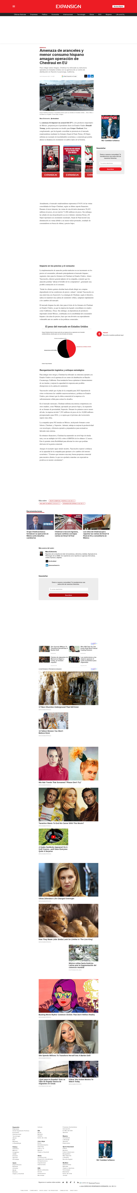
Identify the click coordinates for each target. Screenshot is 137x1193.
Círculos (15, 1168)
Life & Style (41, 1141)
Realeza (15, 1166)
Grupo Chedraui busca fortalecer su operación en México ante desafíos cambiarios (37, 535)
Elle (39, 1131)
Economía (55, 14)
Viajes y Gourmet (18, 1173)
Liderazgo (66, 1139)
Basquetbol (66, 1154)
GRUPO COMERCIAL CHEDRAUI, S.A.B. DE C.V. (62, 501)
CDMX (15, 1154)
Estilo (39, 1143)
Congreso (16, 1152)
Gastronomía (67, 1164)
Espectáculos (17, 1164)
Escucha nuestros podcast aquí (113, 335)
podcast (105, 332)
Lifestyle (66, 1157)
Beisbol (65, 1150)
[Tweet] (85, 76)
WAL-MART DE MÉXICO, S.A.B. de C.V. (50, 503)
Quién (14, 1163)
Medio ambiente (43, 1170)
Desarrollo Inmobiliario (45, 1159)
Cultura (40, 1127)
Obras (91, 14)
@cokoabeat (55, 118)
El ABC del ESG (68, 1130)
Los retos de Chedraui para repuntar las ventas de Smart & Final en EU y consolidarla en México (96, 535)
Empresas (34, 14)
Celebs (40, 1136)
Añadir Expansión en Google (70, 76)
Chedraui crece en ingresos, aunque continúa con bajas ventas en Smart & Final (66, 534)
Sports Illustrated (68, 1147)
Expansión (16, 1127)
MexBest (65, 1163)
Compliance (34, 1190)
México (15, 1150)
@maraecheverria (53, 565)
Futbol (65, 1148)
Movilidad (41, 1175)
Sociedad (16, 1159)
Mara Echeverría (51, 552)
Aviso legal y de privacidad (49, 1190)
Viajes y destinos (68, 1168)
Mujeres (109, 14)
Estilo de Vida (67, 1173)
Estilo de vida (42, 1138)
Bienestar (66, 1171)
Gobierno (16, 1148)
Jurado (65, 1175)
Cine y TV (41, 1148)
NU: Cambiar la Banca (110, 140)
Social (40, 1171)
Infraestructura (43, 1161)
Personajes (66, 1170)
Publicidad (24, 1190)
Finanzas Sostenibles (70, 1127)
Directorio (74, 1190)
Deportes (41, 1146)
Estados (15, 1155)
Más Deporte (67, 1155)
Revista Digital (118, 6)
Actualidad (66, 1138)
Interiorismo (42, 1164)
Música (40, 1150)
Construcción (42, 1157)
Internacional (68, 14)
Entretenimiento (43, 1145)
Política (44, 14)
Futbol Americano (68, 1152)
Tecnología (81, 14)
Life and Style (121, 14)
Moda (14, 1170)
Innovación (66, 1129)
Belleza (15, 1172)
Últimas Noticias (20, 14)
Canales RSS (64, 1190)
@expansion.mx (70, 1182)
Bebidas (65, 1166)
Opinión (15, 1157)
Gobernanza (42, 1173)
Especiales (66, 1143)
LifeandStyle (17, 1143)
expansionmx (64, 1182)
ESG (99, 14)
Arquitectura (42, 1163)
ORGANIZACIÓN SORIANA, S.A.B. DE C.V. (74, 503)
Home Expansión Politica (21, 1130)
